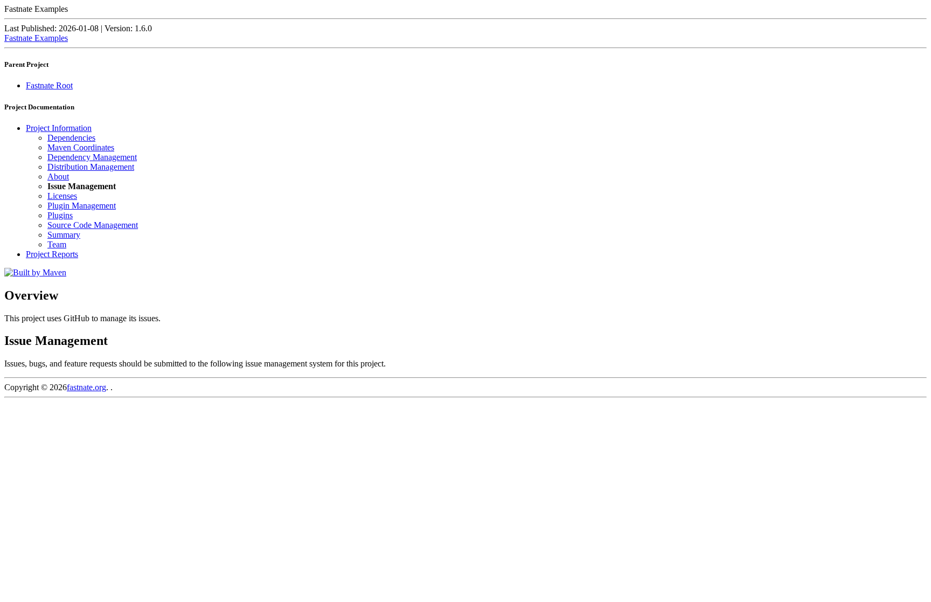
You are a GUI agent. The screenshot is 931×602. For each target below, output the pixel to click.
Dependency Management (92, 157)
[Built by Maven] (35, 272)
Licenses (62, 195)
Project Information (59, 128)
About (58, 176)
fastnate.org (86, 387)
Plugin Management (81, 205)
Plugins (60, 215)
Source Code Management (92, 225)
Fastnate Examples (36, 38)
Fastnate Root (49, 85)
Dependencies (71, 137)
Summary (63, 234)
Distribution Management (90, 166)
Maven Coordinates (80, 147)
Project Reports (52, 254)
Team (56, 244)
